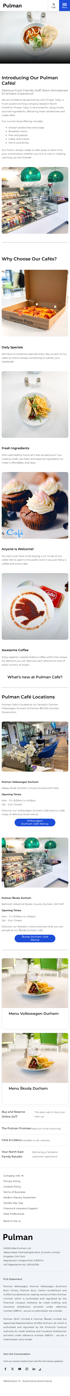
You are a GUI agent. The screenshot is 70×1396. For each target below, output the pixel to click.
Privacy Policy (12, 1181)
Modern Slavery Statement (19, 1197)
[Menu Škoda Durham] (35, 1058)
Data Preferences (13, 1213)
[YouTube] (20, 1369)
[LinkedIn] (34, 1369)
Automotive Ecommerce (37, 1381)
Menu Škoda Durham (28, 1088)
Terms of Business (14, 1192)
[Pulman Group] (12, 5)
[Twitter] (12, 1369)
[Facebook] (5, 1369)
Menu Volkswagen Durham (34, 1013)
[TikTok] (40, 1369)
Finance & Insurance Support (20, 1208)
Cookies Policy (12, 1186)
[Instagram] (27, 1369)
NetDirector (10, 1381)
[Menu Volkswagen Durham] (35, 983)
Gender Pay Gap (13, 1202)
